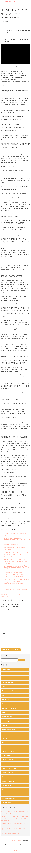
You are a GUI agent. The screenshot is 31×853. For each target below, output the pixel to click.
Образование (6, 755)
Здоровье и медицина (9, 708)
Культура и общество (8, 730)
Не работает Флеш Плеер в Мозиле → (22, 593)
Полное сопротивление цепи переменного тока (15, 544)
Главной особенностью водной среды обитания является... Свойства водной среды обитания (16, 582)
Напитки (4, 738)
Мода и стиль (6, 734)
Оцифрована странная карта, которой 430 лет (15, 534)
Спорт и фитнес (7, 785)
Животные (5, 699)
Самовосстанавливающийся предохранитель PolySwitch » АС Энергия (16, 568)
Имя (2, 626)
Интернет (5, 712)
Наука (4, 742)
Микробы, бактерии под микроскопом (12, 833)
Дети (3, 687)
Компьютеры (6, 721)
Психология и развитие (9, 764)
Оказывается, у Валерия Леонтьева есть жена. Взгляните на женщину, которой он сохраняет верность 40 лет (15, 818)
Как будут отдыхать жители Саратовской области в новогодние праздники (13, 829)
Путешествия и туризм (9, 768)
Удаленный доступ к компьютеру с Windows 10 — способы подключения (14, 812)
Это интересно (6, 803)
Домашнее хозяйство (9, 691)
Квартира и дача (7, 717)
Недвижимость (7, 747)
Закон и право (6, 704)
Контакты (15, 850)
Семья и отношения (8, 781)
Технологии (5, 790)
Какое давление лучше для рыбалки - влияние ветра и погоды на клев (17, 561)
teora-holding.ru (16, 841)
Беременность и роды (9, 674)
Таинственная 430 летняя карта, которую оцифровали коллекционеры (16, 554)
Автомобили (6, 669)
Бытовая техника (7, 682)
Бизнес (4, 678)
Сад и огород (6, 777)
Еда (3, 695)
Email (3, 634)
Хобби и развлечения (9, 798)
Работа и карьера (7, 773)
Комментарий (5, 610)
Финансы (5, 794)
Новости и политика (8, 751)
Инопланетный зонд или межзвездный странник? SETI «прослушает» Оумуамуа (15, 574)
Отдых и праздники (8, 760)
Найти (22, 660)
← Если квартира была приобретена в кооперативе (7, 594)
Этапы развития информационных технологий (16, 589)
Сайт (2, 642)
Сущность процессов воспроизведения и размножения (17, 539)
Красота (4, 725)
